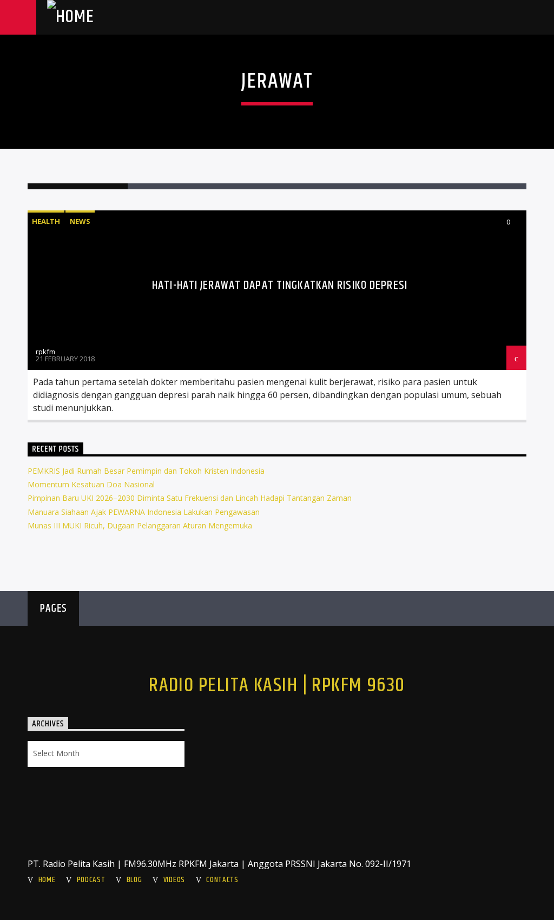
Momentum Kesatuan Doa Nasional (91, 484)
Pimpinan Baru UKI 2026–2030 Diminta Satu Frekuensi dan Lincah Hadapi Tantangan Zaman (190, 498)
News (80, 221)
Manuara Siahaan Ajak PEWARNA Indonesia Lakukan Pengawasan (144, 512)
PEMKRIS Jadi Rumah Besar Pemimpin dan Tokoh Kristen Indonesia (146, 471)
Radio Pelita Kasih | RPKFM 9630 (277, 686)
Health (46, 221)
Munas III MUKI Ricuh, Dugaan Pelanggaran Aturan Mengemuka (140, 525)
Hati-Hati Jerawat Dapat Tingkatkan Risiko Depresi (279, 285)
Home (47, 880)
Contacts (222, 880)
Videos (174, 880)
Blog (134, 880)
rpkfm (45, 351)
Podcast (91, 880)
